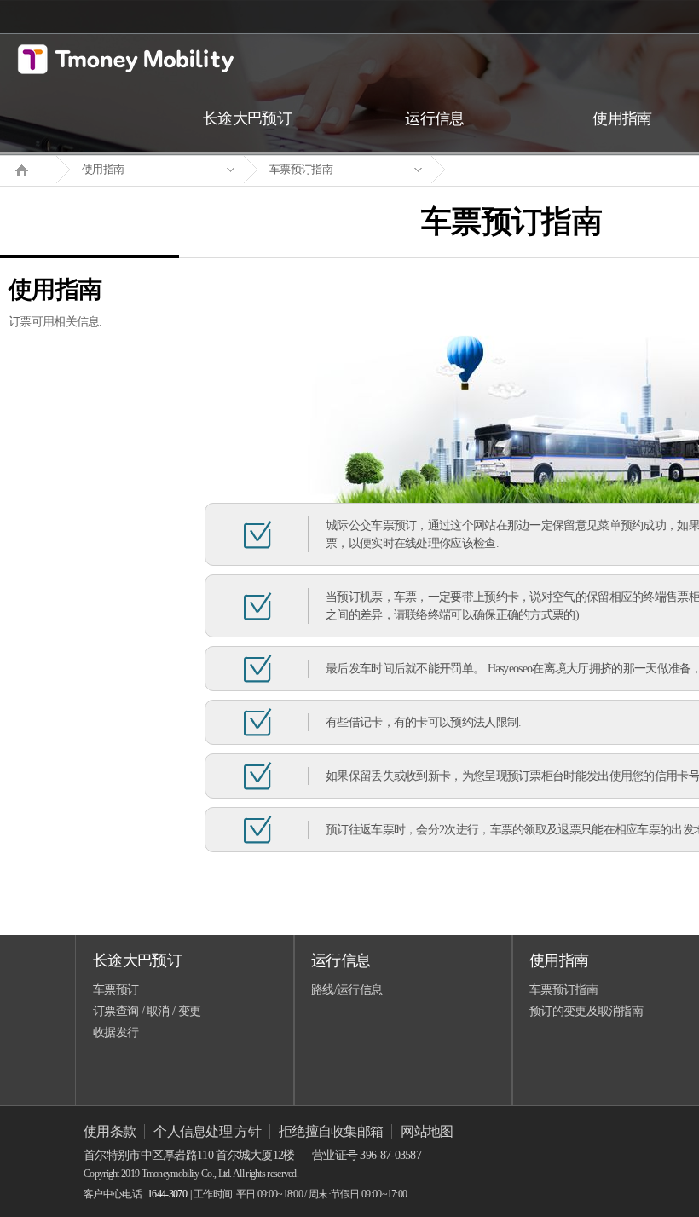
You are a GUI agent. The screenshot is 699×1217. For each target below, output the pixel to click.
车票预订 (115, 989)
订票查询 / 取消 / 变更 (146, 1011)
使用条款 (110, 1131)
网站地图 (427, 1131)
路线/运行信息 (346, 989)
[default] (525, 170)
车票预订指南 (300, 169)
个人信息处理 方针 (207, 1131)
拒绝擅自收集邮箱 (331, 1131)
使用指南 (103, 169)
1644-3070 (167, 1194)
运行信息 (340, 960)
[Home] (28, 169)
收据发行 (115, 1032)
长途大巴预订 (137, 960)
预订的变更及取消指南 (586, 1011)
